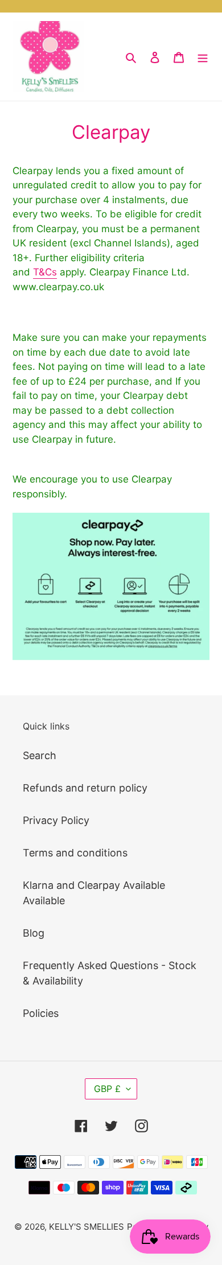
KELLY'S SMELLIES (86, 1226)
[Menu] (203, 56)
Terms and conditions (75, 853)
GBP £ (107, 1088)
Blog (33, 933)
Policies (41, 1013)
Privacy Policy (56, 820)
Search (39, 755)
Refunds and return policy (85, 788)
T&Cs (45, 272)
